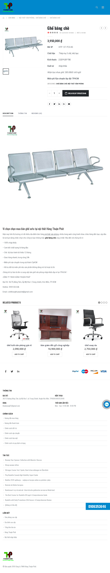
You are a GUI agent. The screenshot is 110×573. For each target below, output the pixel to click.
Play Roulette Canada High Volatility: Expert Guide (21, 475)
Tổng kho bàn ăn (10, 527)
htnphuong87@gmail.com (11, 405)
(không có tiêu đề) (11, 505)
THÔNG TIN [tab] (22, 113)
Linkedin (18, 371)
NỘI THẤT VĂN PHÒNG (76, 84)
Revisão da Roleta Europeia (14, 485)
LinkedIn (59, 104)
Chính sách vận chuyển (12, 433)
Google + (64, 104)
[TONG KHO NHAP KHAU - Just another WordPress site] (8, 7)
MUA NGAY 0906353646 (77, 93)
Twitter (54, 104)
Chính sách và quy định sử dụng (15, 443)
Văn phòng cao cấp (11, 517)
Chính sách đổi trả (11, 428)
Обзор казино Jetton (12, 465)
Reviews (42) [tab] (37, 113)
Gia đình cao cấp (10, 522)
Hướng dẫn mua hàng (11, 418)
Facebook (49, 104)
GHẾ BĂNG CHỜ (61, 84)
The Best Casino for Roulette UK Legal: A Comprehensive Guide (26, 495)
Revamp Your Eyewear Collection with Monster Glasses (23, 460)
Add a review (81, 33)
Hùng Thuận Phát (10, 532)
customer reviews (67, 33)
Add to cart (19, 354)
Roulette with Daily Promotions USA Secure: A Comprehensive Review (28, 500)
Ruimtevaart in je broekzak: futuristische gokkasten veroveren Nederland (30, 490)
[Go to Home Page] (4, 17)
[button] (99, 302)
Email (69, 104)
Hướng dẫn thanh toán (12, 423)
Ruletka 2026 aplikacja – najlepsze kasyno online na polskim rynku (27, 480)
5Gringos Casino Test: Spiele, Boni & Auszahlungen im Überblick (26, 470)
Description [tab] (8, 113)
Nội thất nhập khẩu (11, 537)
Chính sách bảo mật (11, 438)
